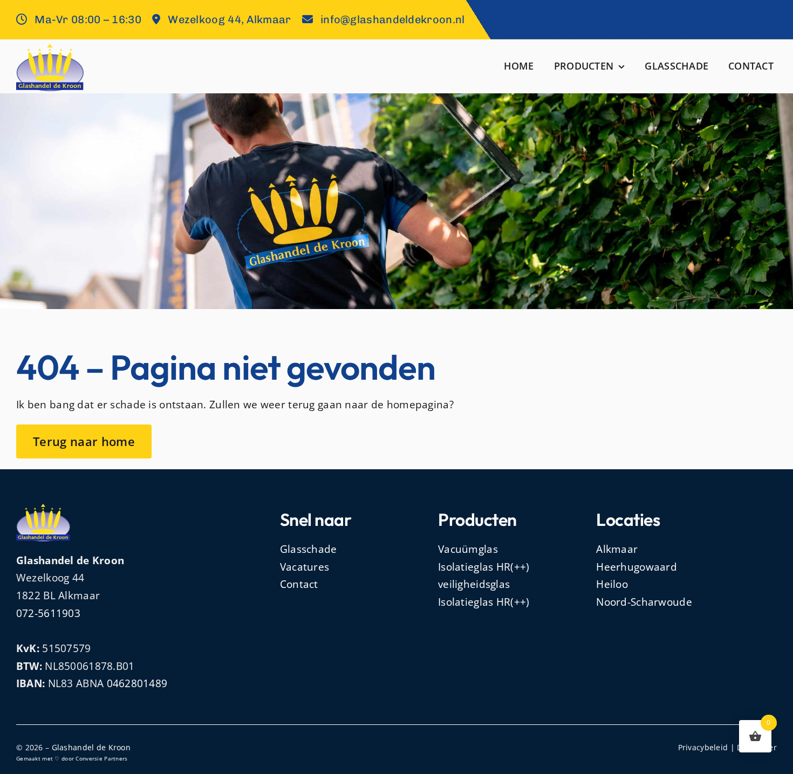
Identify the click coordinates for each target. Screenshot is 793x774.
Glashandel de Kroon (91, 747)
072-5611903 (48, 613)
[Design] (50, 49)
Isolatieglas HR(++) (483, 602)
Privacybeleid (703, 747)
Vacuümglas (468, 549)
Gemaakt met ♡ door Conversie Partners (72, 758)
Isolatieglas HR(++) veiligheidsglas (483, 576)
